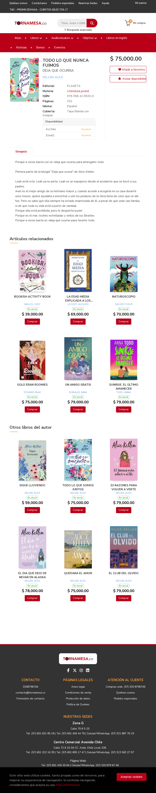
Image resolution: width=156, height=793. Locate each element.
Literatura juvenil (78, 91)
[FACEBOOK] (68, 670)
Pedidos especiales (62, 3)
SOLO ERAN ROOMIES (32, 385)
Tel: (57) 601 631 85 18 (40, 733)
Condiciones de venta (78, 692)
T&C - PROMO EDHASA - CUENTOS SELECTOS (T (39, 9)
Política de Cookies (78, 704)
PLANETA (73, 86)
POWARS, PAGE (32, 392)
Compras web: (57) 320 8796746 (125, 687)
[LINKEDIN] (88, 670)
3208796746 (30, 687)
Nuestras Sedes (88, 3)
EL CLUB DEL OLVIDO (123, 573)
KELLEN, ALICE (53, 77)
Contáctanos (39, 3)
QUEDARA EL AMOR (78, 573)
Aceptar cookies (131, 777)
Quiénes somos (18, 3)
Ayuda (105, 3)
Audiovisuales (61, 38)
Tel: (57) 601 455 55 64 (55, 765)
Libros (34, 38)
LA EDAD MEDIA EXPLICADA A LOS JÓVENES (78, 298)
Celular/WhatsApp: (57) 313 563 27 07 (110, 752)
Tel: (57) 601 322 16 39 (40, 752)
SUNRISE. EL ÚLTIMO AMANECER (123, 386)
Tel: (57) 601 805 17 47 (70, 752)
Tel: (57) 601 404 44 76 (70, 733)
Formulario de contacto (31, 698)
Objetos (88, 38)
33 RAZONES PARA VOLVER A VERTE (123, 487)
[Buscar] (92, 23)
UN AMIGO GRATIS (78, 385)
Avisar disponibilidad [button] (134, 79)
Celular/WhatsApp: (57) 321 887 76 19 (110, 733)
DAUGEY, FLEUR (123, 304)
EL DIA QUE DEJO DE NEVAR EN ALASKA (32, 575)
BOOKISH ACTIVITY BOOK (32, 297)
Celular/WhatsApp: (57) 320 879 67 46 (95, 765)
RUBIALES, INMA (78, 392)
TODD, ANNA (123, 392)
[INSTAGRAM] (81, 670)
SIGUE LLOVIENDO (32, 485)
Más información (68, 785)
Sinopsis (21, 151)
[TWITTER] (75, 670)
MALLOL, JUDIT (32, 304)
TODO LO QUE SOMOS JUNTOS (78, 487)
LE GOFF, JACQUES (78, 304)
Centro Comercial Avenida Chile (78, 742)
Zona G (78, 723)
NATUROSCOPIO (123, 297)
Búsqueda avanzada (79, 29)
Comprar (32, 321)
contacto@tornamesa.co (30, 692)
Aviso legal (78, 687)
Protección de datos (78, 698)
